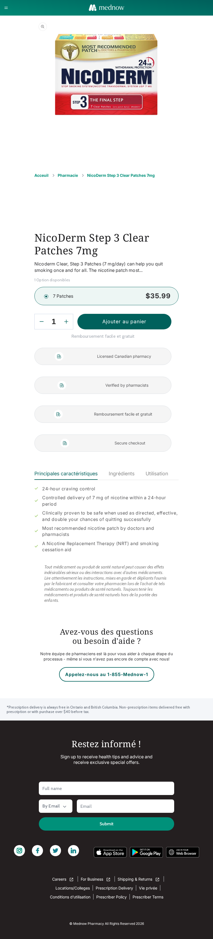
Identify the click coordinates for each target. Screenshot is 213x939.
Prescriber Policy (111, 897)
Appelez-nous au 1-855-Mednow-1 (106, 674)
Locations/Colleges (72, 888)
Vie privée (148, 888)
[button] (6, 8)
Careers (59, 879)
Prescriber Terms (148, 897)
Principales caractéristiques (66, 473)
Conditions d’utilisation (70, 897)
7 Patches (63, 296)
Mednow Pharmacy (88, 923)
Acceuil (41, 175)
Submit (106, 823)
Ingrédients (122, 473)
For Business (92, 879)
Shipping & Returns (135, 879)
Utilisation (157, 473)
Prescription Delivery (114, 888)
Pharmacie (68, 175)
